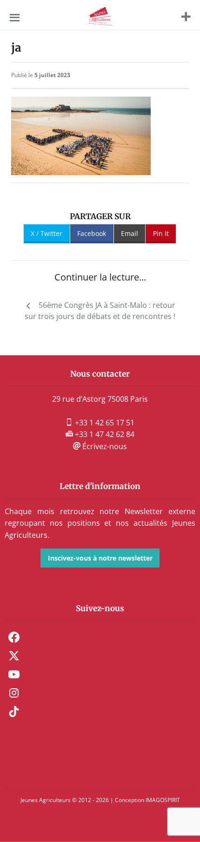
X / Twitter (46, 233)
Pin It (161, 233)
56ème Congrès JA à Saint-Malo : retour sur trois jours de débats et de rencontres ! (100, 310)
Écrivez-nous (103, 446)
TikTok (14, 711)
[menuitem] (100, 637)
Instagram (14, 693)
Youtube (14, 674)
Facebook (91, 233)
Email (129, 233)
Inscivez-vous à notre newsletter (100, 558)
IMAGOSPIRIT (163, 800)
